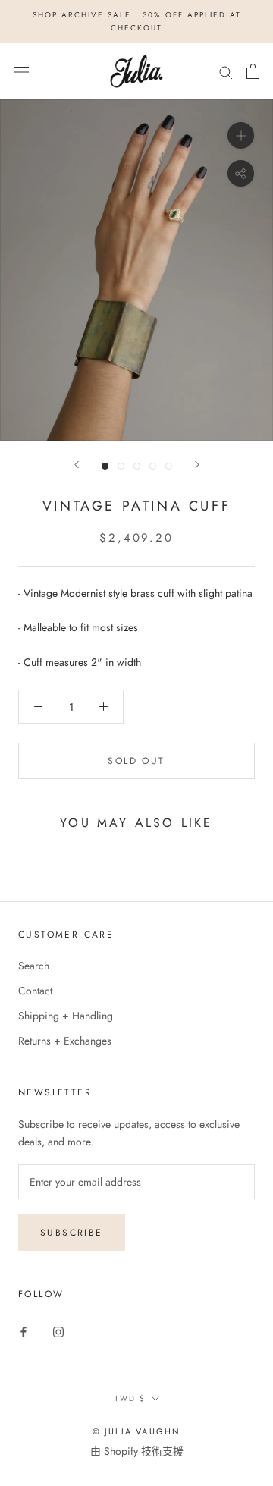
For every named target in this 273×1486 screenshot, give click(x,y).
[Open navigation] (21, 71)
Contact (35, 990)
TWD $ (130, 1398)
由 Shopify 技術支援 (137, 1451)
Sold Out (136, 761)
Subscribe (71, 1232)
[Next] (197, 464)
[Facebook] (23, 1331)
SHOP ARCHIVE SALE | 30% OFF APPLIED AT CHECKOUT (137, 21)
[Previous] (76, 464)
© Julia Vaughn (137, 1431)
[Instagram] (58, 1331)
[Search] (226, 71)
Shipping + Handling (65, 1015)
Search (33, 965)
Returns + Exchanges (64, 1040)
